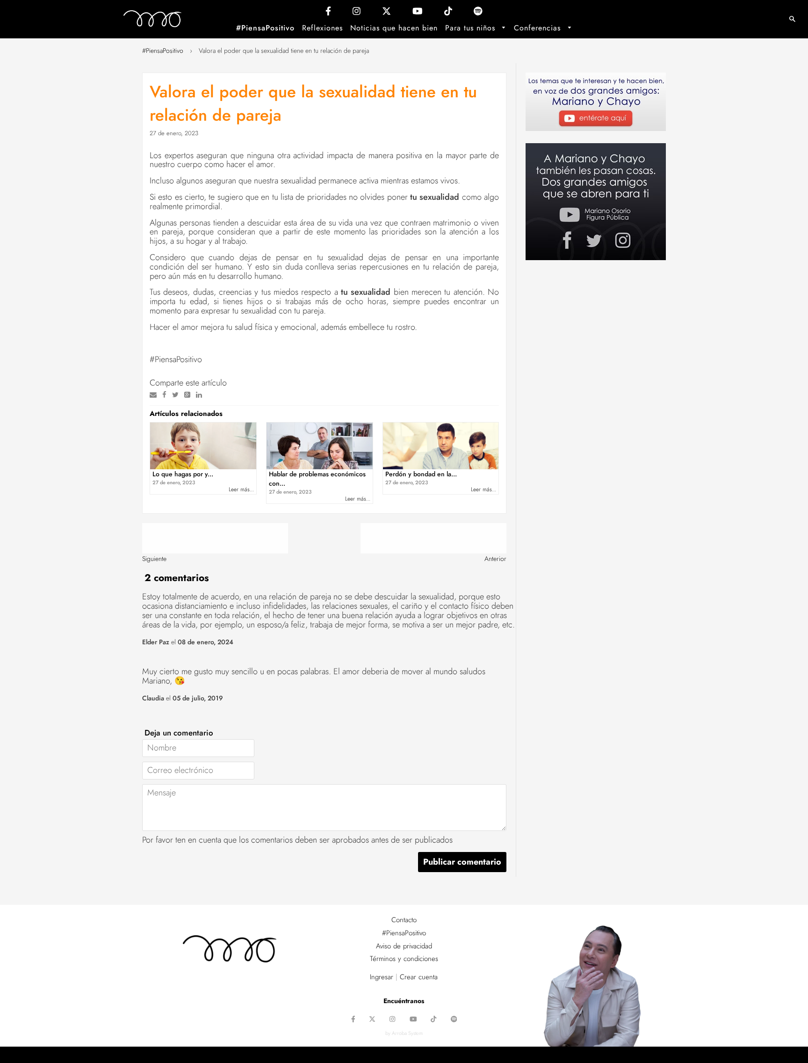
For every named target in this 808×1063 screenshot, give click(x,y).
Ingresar (381, 977)
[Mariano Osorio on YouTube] (417, 13)
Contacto (404, 920)
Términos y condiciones (404, 959)
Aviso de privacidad (404, 946)
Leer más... (241, 489)
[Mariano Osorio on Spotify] (478, 13)
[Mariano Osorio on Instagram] (356, 13)
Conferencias (538, 27)
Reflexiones (322, 27)
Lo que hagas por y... (182, 477)
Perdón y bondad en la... (421, 477)
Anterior (495, 558)
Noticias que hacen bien (394, 27)
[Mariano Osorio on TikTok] (448, 13)
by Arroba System (404, 1033)
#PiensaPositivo (265, 27)
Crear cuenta (419, 977)
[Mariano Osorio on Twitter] (386, 13)
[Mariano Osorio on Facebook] (328, 13)
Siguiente (154, 558)
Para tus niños (471, 27)
